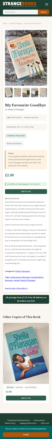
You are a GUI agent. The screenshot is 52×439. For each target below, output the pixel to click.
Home (5, 23)
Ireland (17, 280)
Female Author (37, 277)
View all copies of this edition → (16, 288)
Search (43, 12)
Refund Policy (10, 423)
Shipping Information (28, 423)
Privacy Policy (39, 420)
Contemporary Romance (20, 277)
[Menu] (46, 4)
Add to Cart (26, 191)
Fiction (18, 271)
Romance (26, 271)
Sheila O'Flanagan (16, 23)
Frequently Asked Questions (18, 420)
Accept (26, 434)
